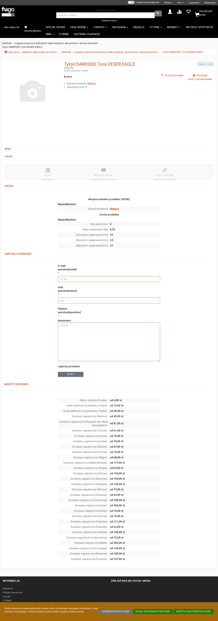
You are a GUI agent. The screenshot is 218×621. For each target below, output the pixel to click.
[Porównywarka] (179, 11)
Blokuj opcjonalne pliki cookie (153, 611)
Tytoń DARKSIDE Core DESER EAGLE (182, 52)
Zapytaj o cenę (205, 64)
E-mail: (67, 267)
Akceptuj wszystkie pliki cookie (193, 611)
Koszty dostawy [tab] (165, 175)
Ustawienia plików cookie (115, 611)
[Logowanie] (170, 11)
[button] (168, 2)
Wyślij (70, 374)
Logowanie (194, 2)
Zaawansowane (109, 20)
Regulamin (8, 588)
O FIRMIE (7, 600)
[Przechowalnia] (188, 11)
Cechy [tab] (48, 175)
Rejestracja (210, 2)
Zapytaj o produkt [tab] (103, 175)
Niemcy (92, 83)
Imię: (67, 289)
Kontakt (6, 596)
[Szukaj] (158, 14)
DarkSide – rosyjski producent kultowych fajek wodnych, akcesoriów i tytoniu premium (109, 52)
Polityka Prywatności (13, 592)
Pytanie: (69, 310)
